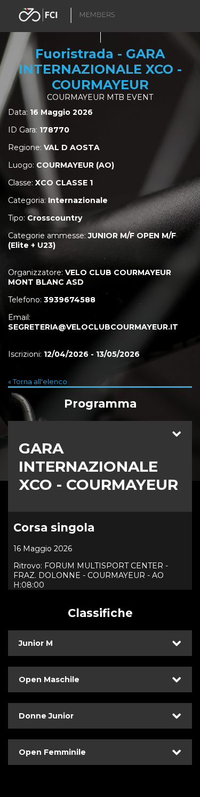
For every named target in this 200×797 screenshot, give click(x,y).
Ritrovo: (27, 566)
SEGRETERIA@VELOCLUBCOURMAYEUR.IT (93, 327)
